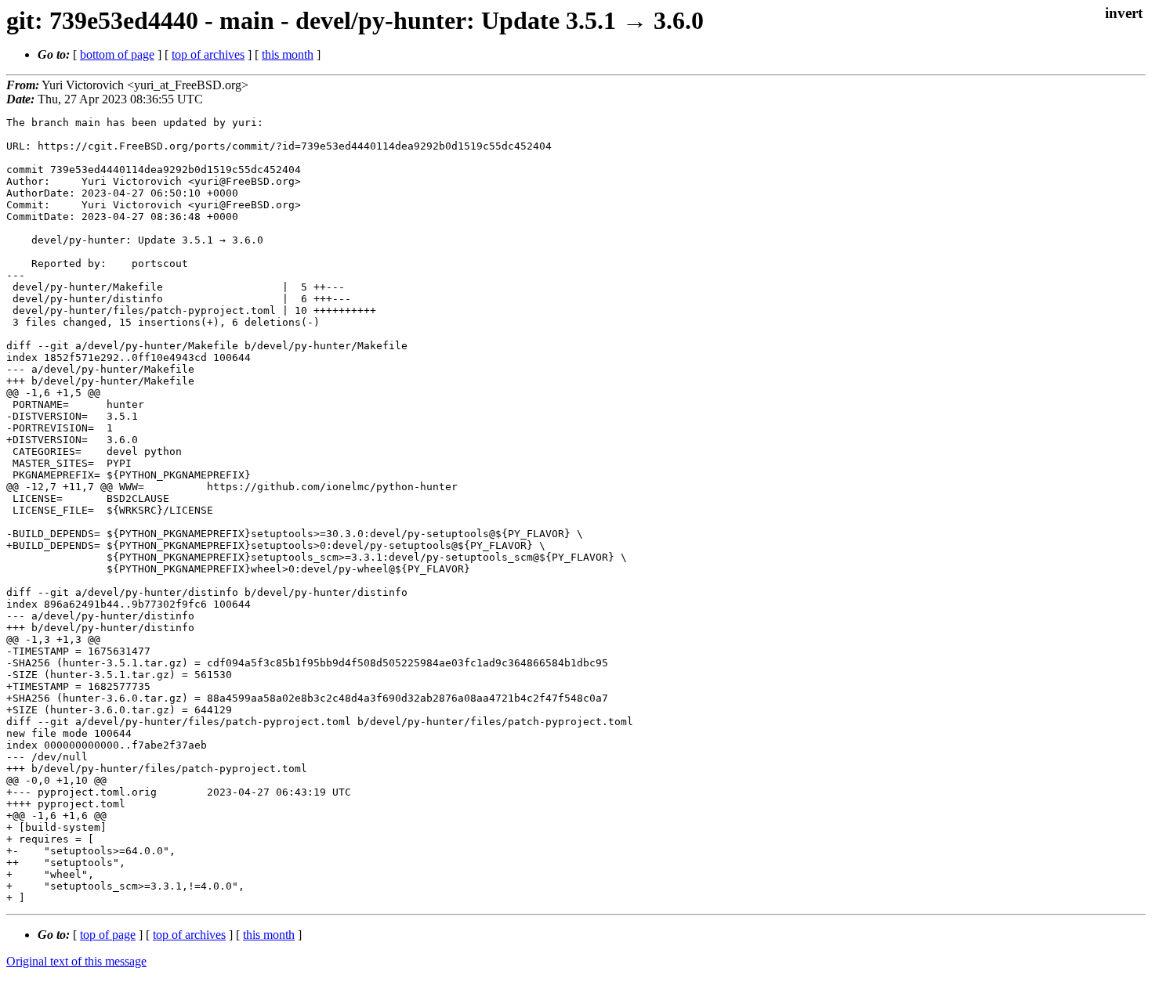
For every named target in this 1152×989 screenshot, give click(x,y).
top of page (108, 934)
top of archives (208, 54)
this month (287, 54)
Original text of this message (76, 961)
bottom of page (117, 54)
